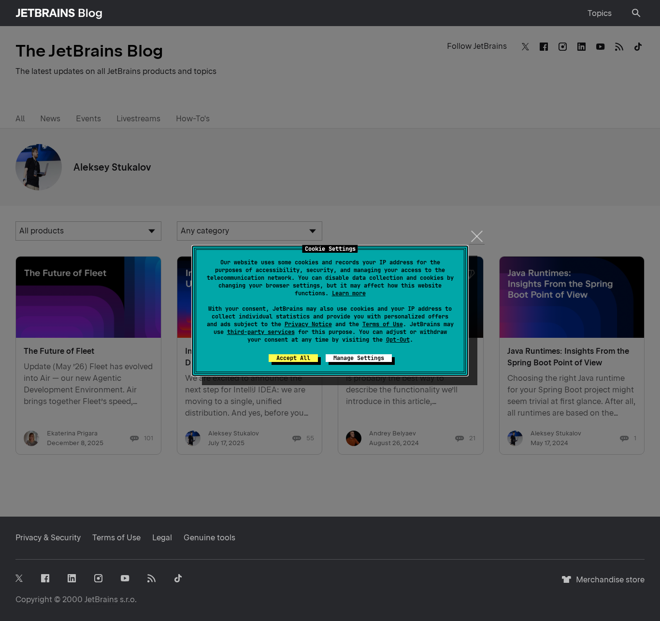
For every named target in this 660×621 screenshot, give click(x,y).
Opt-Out (398, 340)
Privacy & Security (48, 537)
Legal (162, 537)
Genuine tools (209, 537)
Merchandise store (608, 584)
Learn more (349, 293)
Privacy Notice (308, 324)
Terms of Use (382, 324)
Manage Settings (358, 358)
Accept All (293, 358)
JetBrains (101, 599)
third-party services (261, 332)
